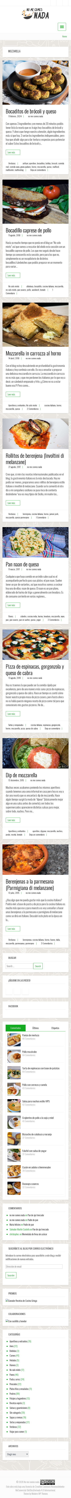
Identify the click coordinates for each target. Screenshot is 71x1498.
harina (40, 616)
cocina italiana (48, 286)
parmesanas (19, 943)
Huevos (13, 1365)
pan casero (21, 289)
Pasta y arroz (15, 1379)
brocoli (54, 163)
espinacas (47, 725)
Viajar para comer (17, 1431)
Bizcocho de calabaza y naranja (37, 1134)
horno (34, 166)
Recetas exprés (16, 1403)
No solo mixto (13, 286)
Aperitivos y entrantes (16, 405)
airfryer (25, 163)
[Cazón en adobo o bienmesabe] (14, 1171)
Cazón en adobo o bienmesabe (36, 1167)
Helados (13, 1360)
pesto (8, 834)
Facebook (13, 1006)
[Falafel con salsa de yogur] (14, 1155)
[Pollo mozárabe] (14, 1056)
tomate (42, 289)
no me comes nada (35, 116)
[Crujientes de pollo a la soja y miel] (14, 1122)
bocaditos (41, 163)
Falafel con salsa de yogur (34, 1151)
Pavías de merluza (30, 1035)
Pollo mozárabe (29, 1052)
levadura (47, 616)
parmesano (29, 943)
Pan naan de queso (22, 564)
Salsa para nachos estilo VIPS (36, 1101)
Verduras (11, 163)
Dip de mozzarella (21, 775)
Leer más (11, 152)
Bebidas (13, 1351)
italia (58, 939)
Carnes (12, 1355)
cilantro (23, 616)
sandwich (35, 289)
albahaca (30, 286)
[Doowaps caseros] (14, 1188)
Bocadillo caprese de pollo (28, 230)
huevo (52, 939)
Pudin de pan (33, 1220)
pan (7, 619)
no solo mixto (11, 289)
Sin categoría (15, 1412)
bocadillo (38, 286)
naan (62, 616)
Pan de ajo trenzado (36, 1215)
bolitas (48, 163)
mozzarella (41, 166)
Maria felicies (15, 1224)
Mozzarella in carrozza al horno (33, 353)
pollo (29, 289)
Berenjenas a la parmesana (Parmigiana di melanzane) (30, 884)
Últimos (35, 1028)
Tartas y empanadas (15, 725)
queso (49, 166)
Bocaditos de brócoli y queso (31, 111)
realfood (56, 166)
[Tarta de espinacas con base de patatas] (14, 1072)
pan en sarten (24, 619)
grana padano (25, 166)
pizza (23, 728)
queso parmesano (22, 517)
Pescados (13, 1384)
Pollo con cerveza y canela (34, 1085)
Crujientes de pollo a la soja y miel (38, 1118)
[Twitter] (65, 3)
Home (64, 36)
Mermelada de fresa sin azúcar (34, 1234)
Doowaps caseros (30, 1184)
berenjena (27, 514)
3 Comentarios (47, 943)
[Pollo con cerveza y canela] (14, 1089)
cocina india (32, 616)
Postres (13, 1393)
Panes (10, 616)
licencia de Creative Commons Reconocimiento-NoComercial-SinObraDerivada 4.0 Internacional (40, 1488)
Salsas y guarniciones (18, 1408)
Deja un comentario (38, 170)
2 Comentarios (32, 408)
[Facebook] (53, 3)
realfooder (10, 170)
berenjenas (27, 939)
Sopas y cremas (16, 1417)
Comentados (15, 1028)
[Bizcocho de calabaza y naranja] (14, 1138)
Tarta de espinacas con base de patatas (40, 1068)
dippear (43, 831)
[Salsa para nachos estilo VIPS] (14, 1105)
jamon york (54, 514)
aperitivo (32, 163)
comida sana (14, 166)
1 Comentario (41, 517)
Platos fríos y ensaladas (19, 1389)
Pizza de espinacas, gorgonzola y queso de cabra (35, 669)
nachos (59, 831)
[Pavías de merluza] (14, 1039)
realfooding (19, 170)
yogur (38, 619)
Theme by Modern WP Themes (35, 1493)
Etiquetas (55, 1028)
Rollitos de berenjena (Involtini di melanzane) (35, 459)
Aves (11, 1346)
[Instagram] (59, 3)
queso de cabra (32, 728)
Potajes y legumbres (18, 1398)
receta (13, 834)
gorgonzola (56, 725)
